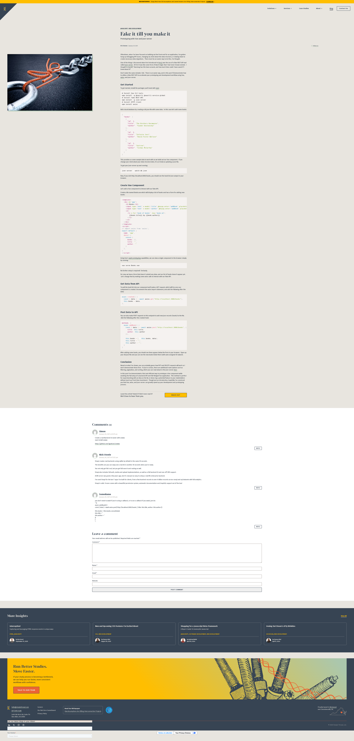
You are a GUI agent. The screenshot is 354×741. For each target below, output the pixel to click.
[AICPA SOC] (109, 710)
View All (344, 616)
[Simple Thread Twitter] (13, 725)
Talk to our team (26, 690)
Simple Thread (5, 8)
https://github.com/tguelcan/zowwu (107, 444)
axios (122, 77)
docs (175, 370)
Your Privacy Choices (183, 733)
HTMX (11, 634)
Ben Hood (20, 639)
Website (95, 581)
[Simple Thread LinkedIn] (9, 725)
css (96, 634)
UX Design (269, 634)
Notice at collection (165, 733)
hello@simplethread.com (20, 707)
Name (94, 565)
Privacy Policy (42, 713)
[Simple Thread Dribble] (23, 725)
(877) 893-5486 (16, 711)
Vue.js (160, 63)
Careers (40, 707)
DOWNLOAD (210, 1)
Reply (258, 448)
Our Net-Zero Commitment (47, 710)
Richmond (333, 707)
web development (135, 28)
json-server (129, 65)
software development (197, 634)
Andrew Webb (193, 639)
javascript (124, 28)
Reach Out (175, 395)
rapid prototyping (135, 258)
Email (94, 573)
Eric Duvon (123, 46)
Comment (96, 542)
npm (157, 88)
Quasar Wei (106, 639)
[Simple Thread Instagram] (18, 725)
